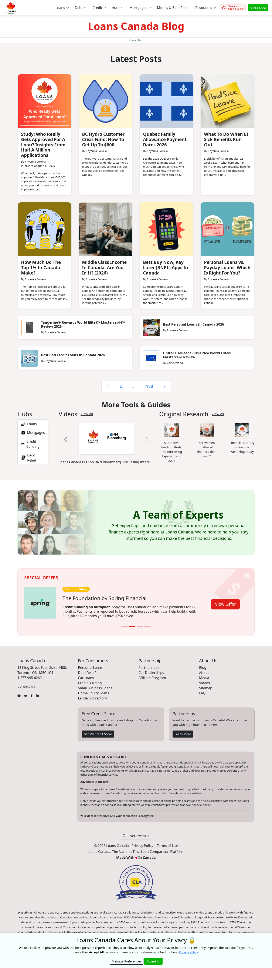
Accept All (153, 961)
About (204, 669)
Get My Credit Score (98, 731)
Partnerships (149, 664)
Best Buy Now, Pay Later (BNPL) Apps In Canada (165, 267)
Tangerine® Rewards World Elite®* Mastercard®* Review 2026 (83, 324)
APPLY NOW (258, 8)
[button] (62, 7)
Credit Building (90, 680)
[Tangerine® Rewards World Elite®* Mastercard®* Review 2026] (29, 327)
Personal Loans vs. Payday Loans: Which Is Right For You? (227, 267)
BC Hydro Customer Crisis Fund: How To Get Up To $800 (103, 139)
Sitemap (205, 685)
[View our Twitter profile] (25, 692)
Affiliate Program (152, 674)
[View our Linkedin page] (37, 692)
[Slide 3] (140, 623)
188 (149, 386)
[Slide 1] (124, 623)
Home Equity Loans (93, 690)
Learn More (183, 731)
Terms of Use (167, 843)
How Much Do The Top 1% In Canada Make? (41, 267)
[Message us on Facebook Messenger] (19, 692)
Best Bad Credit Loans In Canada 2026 (73, 355)
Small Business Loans (95, 685)
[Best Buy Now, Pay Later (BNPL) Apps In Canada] (166, 229)
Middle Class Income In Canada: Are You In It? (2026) (104, 267)
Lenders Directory (92, 695)
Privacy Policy (142, 843)
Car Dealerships (151, 669)
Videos (204, 680)
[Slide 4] (147, 623)
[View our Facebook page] (32, 692)
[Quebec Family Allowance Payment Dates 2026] (166, 101)
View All (87, 414)
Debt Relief (87, 669)
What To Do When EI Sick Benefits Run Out (226, 139)
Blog (202, 664)
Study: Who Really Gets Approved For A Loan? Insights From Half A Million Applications (43, 144)
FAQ (202, 690)
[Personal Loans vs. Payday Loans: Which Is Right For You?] (227, 229)
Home (132, 40)
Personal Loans (90, 664)
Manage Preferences (126, 961)
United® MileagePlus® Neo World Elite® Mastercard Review (197, 355)
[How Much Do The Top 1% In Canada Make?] (44, 229)
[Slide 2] (132, 623)
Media (204, 674)
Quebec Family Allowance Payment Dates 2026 (165, 139)
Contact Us (26, 683)
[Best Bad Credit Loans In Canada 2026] (29, 358)
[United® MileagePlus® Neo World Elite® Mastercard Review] (151, 358)
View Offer (225, 602)
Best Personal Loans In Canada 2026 (193, 324)
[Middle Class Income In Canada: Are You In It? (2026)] (105, 229)
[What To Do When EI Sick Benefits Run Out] (227, 101)
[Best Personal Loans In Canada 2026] (151, 327)
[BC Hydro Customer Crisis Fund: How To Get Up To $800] (105, 101)
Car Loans (86, 674)
